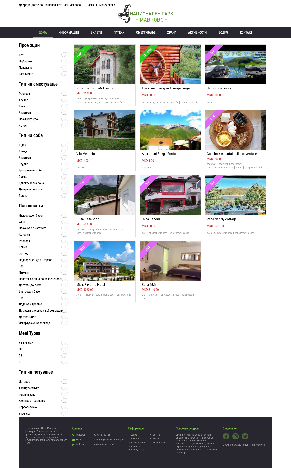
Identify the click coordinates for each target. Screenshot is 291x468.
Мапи (156, 438)
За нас (156, 434)
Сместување (145, 32)
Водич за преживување (136, 448)
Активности (197, 32)
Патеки (119, 32)
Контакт (246, 32)
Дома (43, 32)
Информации (69, 32)
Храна (171, 32)
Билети (96, 32)
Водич (223, 32)
